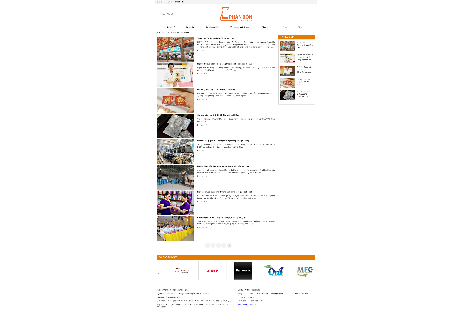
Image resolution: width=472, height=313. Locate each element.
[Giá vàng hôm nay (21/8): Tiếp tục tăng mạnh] (175, 100)
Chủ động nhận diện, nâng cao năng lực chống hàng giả (221, 217)
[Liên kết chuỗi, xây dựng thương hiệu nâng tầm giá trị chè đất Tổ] (175, 203)
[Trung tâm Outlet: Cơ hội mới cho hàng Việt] (175, 49)
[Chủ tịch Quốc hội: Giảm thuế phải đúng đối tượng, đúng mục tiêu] (287, 70)
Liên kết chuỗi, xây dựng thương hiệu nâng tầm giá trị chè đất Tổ (225, 192)
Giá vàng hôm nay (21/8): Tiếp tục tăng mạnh (217, 89)
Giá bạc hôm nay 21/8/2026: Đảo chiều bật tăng (218, 115)
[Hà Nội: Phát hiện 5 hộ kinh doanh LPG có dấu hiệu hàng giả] (175, 177)
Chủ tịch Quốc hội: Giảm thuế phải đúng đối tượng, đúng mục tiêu (304, 69)
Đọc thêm (201, 50)
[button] (159, 14)
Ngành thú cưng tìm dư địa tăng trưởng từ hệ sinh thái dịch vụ (224, 64)
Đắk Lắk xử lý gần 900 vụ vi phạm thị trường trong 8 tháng (223, 140)
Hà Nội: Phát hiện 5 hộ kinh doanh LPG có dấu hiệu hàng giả (223, 166)
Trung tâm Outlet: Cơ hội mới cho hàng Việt (216, 38)
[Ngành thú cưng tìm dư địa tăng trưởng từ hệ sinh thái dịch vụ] (175, 75)
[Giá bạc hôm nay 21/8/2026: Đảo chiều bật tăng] (175, 126)
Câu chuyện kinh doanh (179, 32)
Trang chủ (162, 32)
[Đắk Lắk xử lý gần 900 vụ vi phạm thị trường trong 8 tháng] (175, 151)
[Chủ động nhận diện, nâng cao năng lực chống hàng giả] (175, 228)
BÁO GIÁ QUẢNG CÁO (247, 304)
